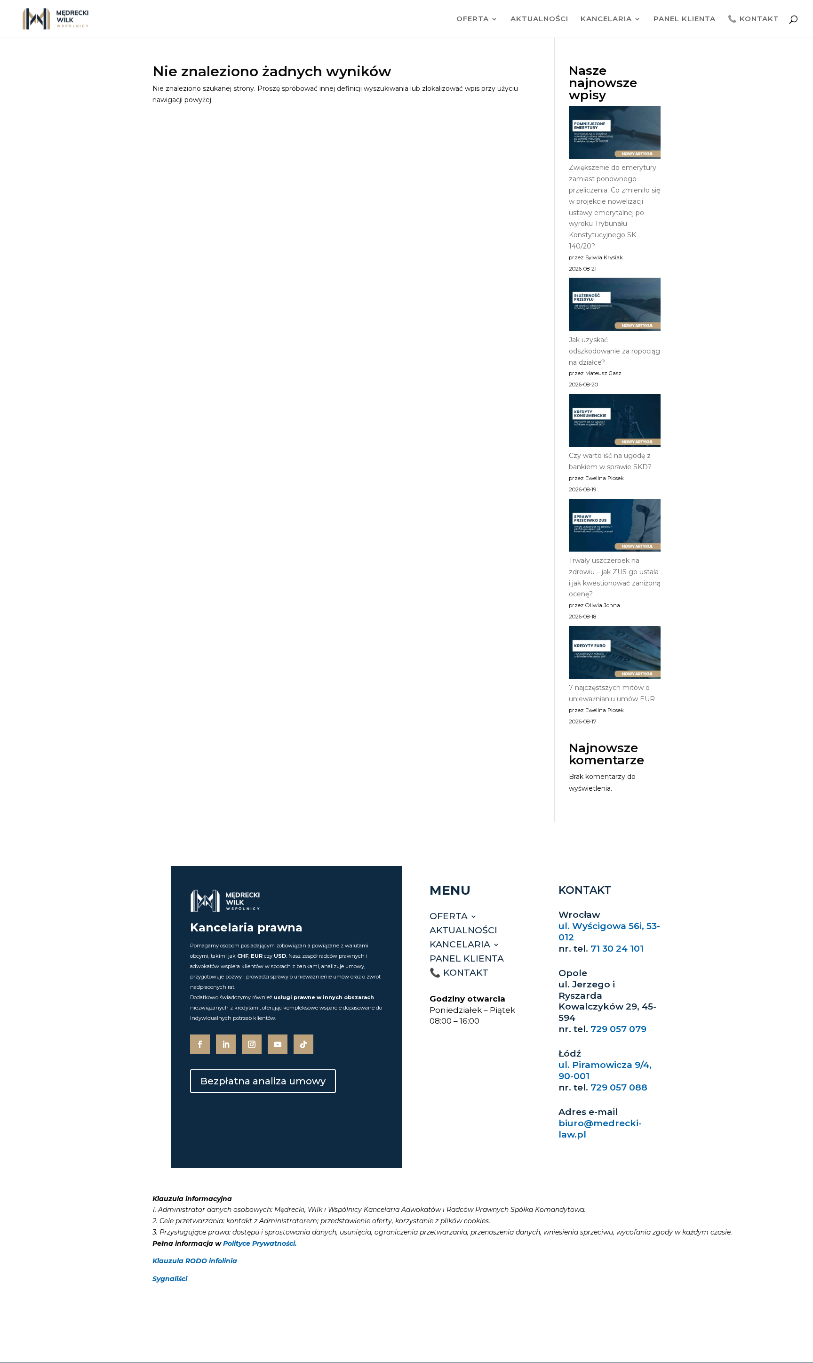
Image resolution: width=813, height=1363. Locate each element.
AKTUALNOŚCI (539, 19)
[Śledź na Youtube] (277, 1044)
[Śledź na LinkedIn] (226, 1044)
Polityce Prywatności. (260, 1243)
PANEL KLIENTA (685, 19)
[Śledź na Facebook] (200, 1044)
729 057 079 (618, 1029)
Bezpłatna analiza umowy (263, 1081)
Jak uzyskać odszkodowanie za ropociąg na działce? (614, 351)
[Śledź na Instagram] (252, 1044)
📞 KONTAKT (753, 19)
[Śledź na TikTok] (303, 1044)
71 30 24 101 (617, 948)
